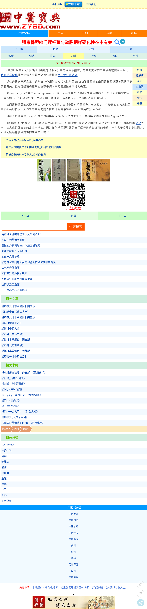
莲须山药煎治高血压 (13, 239)
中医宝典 (24, 33)
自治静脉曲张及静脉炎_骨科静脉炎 (26, 154)
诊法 (31, 56)
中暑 (139, 103)
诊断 (11, 56)
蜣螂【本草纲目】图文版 (15, 339)
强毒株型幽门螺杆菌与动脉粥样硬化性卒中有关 (28, 262)
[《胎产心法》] (59, 180)
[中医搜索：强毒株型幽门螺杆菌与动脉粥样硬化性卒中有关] (116, 42)
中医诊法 (73, 533)
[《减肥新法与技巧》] (44, 180)
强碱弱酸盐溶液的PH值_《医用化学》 (23, 422)
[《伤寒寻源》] (74, 180)
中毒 (139, 98)
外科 (94, 56)
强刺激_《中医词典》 (13, 383)
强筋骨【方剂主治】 (13, 345)
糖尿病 (140, 75)
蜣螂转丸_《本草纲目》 (15, 417)
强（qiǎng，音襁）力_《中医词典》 (21, 395)
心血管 (140, 86)
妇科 (73, 571)
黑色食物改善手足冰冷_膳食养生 (24, 140)
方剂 (85, 33)
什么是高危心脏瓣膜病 (14, 290)
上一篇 (19, 49)
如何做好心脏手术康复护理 (16, 279)
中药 (60, 33)
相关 (92, 49)
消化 (139, 81)
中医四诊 (73, 520)
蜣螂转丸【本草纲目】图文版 (18, 306)
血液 (139, 92)
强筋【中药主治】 (11, 323)
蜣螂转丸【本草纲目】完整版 (18, 317)
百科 (134, 33)
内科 (73, 56)
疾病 (109, 33)
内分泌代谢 (7, 445)
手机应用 (58, 4)
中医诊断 (73, 526)
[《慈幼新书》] (89, 180)
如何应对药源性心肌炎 (14, 273)
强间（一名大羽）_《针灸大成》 (20, 411)
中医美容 (73, 577)
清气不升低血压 (10, 267)
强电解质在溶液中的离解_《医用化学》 (24, 372)
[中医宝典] (30, 28)
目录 (55, 49)
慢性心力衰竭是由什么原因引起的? (21, 245)
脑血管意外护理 (10, 256)
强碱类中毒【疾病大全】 (15, 311)
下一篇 (129, 49)
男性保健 (73, 564)
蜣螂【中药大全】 (11, 328)
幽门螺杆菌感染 (68, 75)
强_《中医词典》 (11, 406)
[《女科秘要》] (103, 180)
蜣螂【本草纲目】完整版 (15, 351)
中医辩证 (73, 514)
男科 (114, 56)
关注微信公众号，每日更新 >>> (74, 63)
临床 (52, 56)
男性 (135, 56)
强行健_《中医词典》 (13, 378)
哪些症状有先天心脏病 (14, 251)
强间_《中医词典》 (12, 389)
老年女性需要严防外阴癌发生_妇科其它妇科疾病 (33, 147)
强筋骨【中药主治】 (13, 334)
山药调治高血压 (10, 284)
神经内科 (6, 450)
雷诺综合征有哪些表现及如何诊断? (21, 234)
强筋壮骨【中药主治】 (14, 356)
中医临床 (73, 539)
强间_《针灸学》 (11, 400)
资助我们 (91, 4)
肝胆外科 (6, 500)
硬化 (138, 123)
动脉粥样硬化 (9, 75)
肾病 (139, 70)
